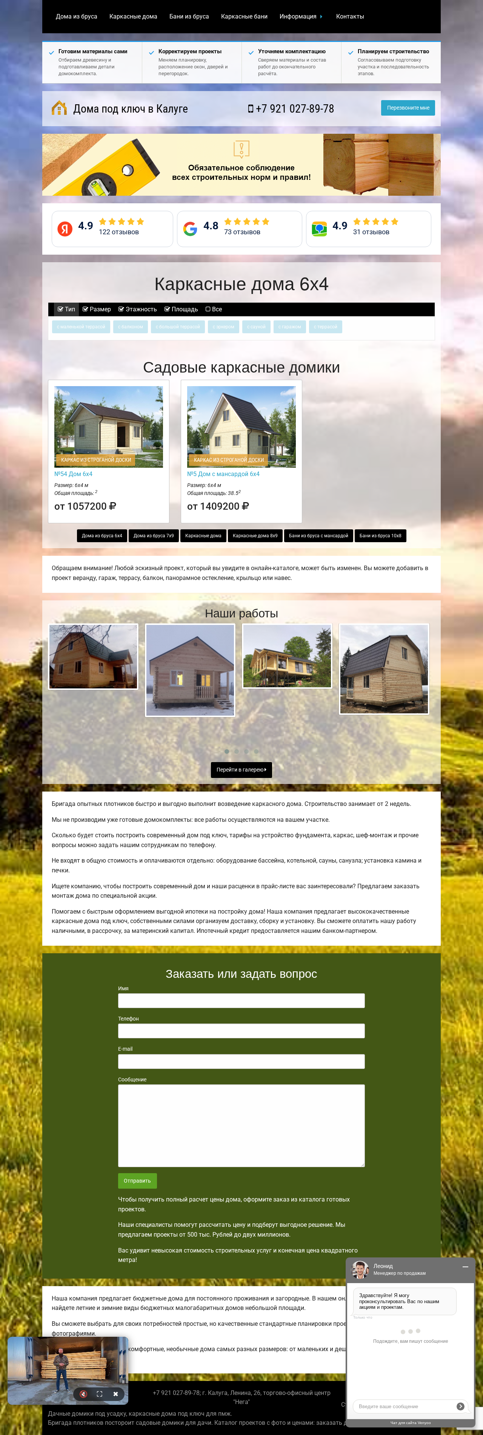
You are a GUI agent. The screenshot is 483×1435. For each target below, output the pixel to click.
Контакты (350, 16)
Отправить (137, 1181)
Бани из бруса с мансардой (318, 535)
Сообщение (132, 1079)
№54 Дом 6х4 (73, 474)
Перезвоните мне (408, 108)
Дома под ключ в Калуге (129, 108)
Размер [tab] (99, 309)
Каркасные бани (244, 16)
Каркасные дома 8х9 (255, 535)
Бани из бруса (189, 16)
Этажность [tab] (140, 309)
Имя (123, 988)
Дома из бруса (76, 16)
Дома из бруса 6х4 (102, 535)
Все (216, 309)
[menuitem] (76, 16)
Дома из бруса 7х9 (154, 535)
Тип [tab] (69, 309)
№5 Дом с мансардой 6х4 (223, 474)
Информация (298, 16)
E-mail (125, 1049)
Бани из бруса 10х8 (380, 535)
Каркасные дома (133, 16)
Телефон (128, 1019)
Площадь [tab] (184, 309)
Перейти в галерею (241, 770)
